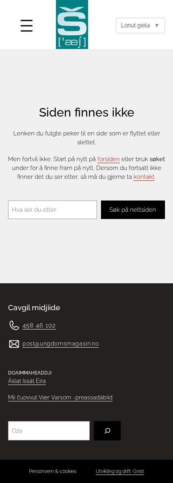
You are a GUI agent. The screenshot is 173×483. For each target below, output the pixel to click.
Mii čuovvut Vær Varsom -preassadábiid (60, 397)
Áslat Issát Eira (27, 381)
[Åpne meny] (26, 26)
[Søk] (107, 430)
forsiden (108, 159)
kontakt (144, 176)
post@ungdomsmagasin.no (61, 343)
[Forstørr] (10, 330)
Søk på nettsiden (132, 209)
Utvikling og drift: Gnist (120, 471)
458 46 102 (39, 325)
